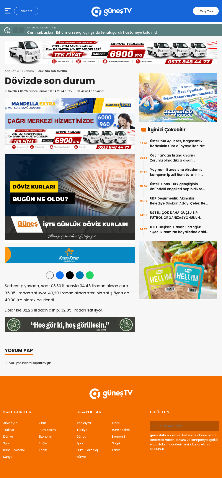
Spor (6, 443)
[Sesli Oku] (50, 275)
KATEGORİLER (17, 412)
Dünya (8, 436)
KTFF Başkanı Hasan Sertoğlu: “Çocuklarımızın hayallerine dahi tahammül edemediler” (178, 229)
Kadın (43, 450)
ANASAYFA (12, 71)
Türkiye (8, 430)
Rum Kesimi (47, 430)
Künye (8, 457)
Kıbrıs (42, 423)
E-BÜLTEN (159, 412)
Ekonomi (28, 71)
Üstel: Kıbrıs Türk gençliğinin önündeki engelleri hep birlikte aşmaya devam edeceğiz (176, 186)
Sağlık (43, 443)
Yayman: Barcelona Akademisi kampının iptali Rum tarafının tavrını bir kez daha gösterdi (176, 172)
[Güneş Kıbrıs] (111, 10)
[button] (15, 30)
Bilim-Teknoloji (14, 450)
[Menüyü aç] (8, 11)
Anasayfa (10, 423)
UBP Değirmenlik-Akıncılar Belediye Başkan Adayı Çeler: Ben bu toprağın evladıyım (178, 201)
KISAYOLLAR (89, 412)
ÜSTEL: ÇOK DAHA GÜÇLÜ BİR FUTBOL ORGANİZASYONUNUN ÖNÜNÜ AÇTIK (175, 215)
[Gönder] (214, 426)
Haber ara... (26, 11)
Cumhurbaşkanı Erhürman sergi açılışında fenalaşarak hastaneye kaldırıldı (92, 32)
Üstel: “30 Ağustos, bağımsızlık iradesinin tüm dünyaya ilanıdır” (178, 143)
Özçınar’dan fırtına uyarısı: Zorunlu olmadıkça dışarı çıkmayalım (173, 158)
